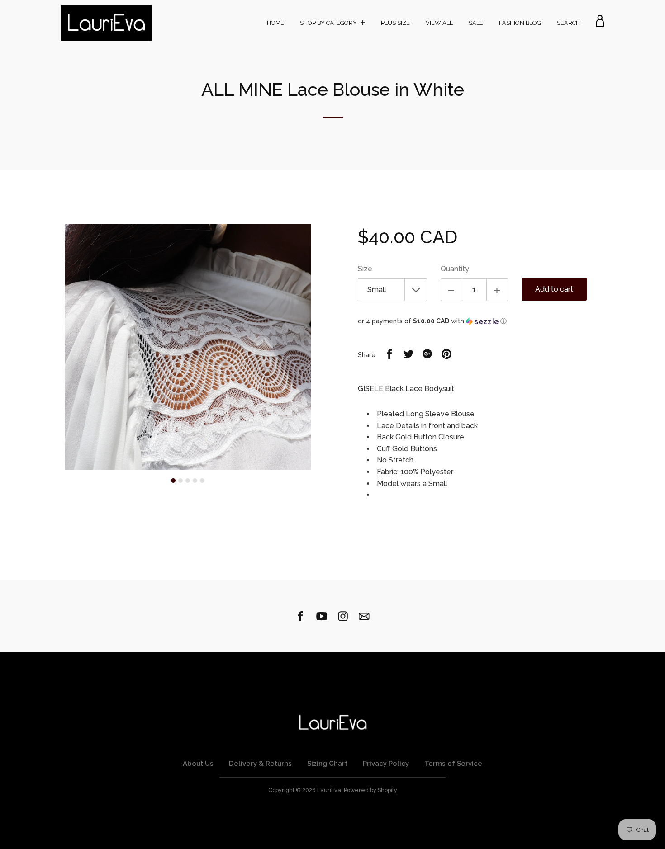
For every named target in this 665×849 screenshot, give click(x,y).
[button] (481, 321)
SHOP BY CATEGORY (329, 22)
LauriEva (329, 790)
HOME (275, 22)
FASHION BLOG (520, 22)
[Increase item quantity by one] (497, 289)
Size (365, 268)
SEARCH (568, 22)
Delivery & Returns (260, 763)
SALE (476, 22)
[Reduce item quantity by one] (451, 289)
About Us (198, 763)
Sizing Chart (327, 763)
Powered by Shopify (370, 790)
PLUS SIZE (395, 22)
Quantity (455, 268)
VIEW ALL (439, 22)
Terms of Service (453, 763)
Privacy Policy (386, 763)
